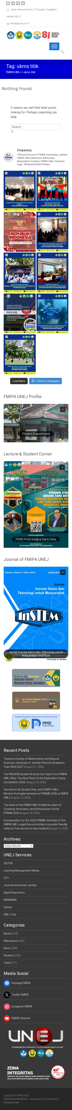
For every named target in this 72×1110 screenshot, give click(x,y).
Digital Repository (14, 892)
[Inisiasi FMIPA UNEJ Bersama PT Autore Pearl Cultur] (52, 314)
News (7, 948)
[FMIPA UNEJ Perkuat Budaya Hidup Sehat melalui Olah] (20, 354)
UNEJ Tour (10, 914)
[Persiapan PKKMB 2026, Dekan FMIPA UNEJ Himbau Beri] (52, 273)
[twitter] (13, 5)
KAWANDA (10, 899)
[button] (36, 423)
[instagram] (18, 5)
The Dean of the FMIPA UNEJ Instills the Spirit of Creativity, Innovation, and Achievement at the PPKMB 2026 (32, 809)
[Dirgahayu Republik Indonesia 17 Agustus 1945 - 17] (20, 232)
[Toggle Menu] (54, 46)
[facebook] (8, 5)
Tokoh (7, 962)
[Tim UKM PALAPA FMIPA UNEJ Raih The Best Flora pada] (52, 191)
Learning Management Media (21, 870)
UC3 (6, 877)
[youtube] (23, 5)
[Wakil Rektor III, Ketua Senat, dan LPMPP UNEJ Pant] (52, 232)
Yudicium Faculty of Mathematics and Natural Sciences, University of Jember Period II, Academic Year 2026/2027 (34, 762)
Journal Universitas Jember (20, 885)
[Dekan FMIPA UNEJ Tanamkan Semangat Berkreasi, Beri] (20, 273)
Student (8, 955)
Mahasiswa (10, 940)
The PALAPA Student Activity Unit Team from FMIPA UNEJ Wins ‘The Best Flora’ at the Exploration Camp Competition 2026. (35, 778)
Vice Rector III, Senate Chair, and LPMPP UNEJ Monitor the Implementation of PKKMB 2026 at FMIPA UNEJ (36, 793)
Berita (7, 933)
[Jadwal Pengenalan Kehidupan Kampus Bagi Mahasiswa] (20, 314)
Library (8, 907)
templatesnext (11, 1102)
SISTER (8, 863)
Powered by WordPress (16, 1099)
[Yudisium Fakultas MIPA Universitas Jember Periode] (20, 191)
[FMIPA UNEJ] (30, 35)
